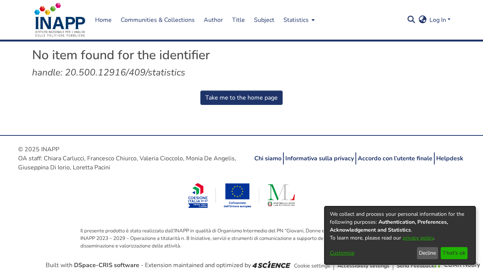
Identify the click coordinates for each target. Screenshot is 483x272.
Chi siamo (267, 158)
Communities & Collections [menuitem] (158, 20)
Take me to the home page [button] (241, 98)
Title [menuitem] (238, 20)
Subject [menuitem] (264, 20)
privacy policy (418, 237)
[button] (60, 20)
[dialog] (400, 235)
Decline (427, 253)
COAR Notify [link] (461, 265)
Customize (342, 253)
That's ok (454, 253)
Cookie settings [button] (312, 265)
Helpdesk (449, 158)
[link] (271, 265)
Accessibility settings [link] (363, 265)
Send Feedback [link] (415, 265)
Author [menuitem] (213, 20)
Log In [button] (438, 20)
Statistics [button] (296, 20)
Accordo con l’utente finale (395, 158)
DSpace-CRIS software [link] (106, 265)
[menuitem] (298, 20)
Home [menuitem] (103, 20)
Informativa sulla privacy (319, 158)
